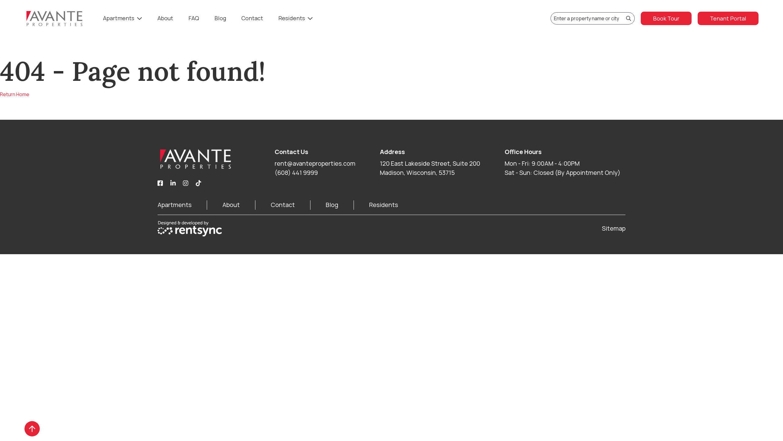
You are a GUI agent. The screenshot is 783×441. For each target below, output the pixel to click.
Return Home (14, 94)
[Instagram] (185, 183)
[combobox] (593, 18)
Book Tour (666, 18)
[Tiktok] (198, 183)
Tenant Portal (728, 18)
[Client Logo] (216, 159)
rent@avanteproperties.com (315, 163)
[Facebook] (160, 183)
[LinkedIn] (173, 183)
